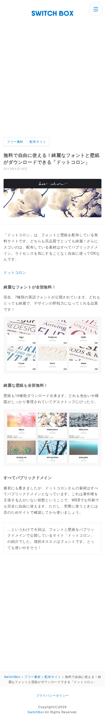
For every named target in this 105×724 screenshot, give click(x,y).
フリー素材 (15, 141)
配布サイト (38, 141)
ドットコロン (15, 272)
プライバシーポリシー (52, 695)
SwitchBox (36, 712)
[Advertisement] (52, 71)
